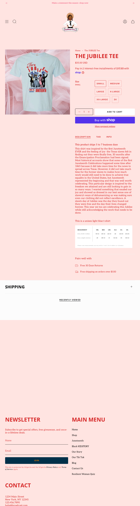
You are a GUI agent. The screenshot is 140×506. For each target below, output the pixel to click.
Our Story (77, 452)
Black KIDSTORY (80, 446)
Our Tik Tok (78, 457)
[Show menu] (6, 21)
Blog (74, 463)
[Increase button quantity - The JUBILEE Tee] (89, 112)
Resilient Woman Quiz (83, 474)
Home (77, 50)
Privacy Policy (52, 467)
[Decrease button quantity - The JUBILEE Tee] (78, 112)
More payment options (105, 126)
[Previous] (6, 3)
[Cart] (133, 21)
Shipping (15, 287)
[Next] (133, 3)
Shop (74, 435)
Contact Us (77, 468)
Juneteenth (78, 440)
